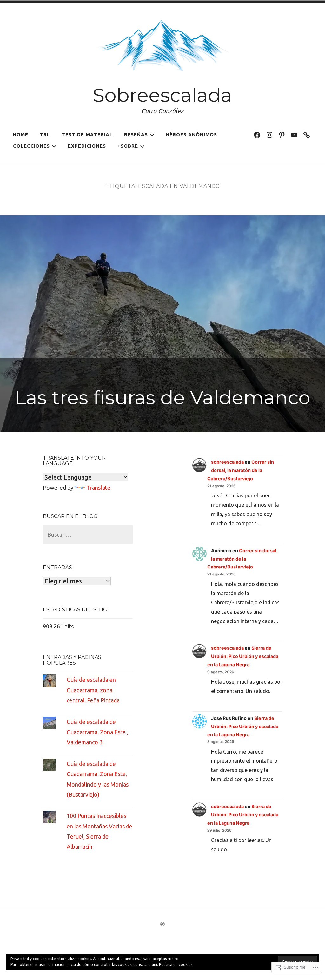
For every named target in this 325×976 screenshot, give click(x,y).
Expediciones (87, 146)
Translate (98, 487)
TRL (45, 134)
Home (20, 134)
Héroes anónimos (191, 134)
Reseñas (136, 134)
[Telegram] (306, 134)
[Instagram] (269, 134)
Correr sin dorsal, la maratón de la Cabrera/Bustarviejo (240, 470)
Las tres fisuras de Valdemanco (162, 397)
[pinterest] (281, 134)
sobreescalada (227, 462)
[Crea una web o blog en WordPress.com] (162, 924)
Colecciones (31, 146)
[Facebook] (257, 134)
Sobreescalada (162, 95)
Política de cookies (175, 964)
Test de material (87, 134)
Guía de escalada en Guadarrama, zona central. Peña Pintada (93, 689)
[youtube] (294, 134)
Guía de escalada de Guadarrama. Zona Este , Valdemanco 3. (97, 732)
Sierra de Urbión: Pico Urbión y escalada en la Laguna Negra (242, 656)
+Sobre (127, 146)
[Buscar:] (88, 534)
